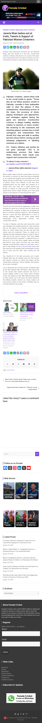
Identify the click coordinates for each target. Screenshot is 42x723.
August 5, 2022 (7, 43)
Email (5, 639)
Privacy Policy (6, 673)
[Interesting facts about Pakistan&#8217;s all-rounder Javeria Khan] (27, 307)
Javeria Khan (7, 312)
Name (5, 629)
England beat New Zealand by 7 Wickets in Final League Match (22, 388)
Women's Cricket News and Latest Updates (19, 30)
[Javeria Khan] (10, 307)
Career (3, 669)
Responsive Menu (38, 1)
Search (37, 454)
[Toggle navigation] (4, 22)
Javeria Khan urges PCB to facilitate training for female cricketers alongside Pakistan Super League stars (10, 336)
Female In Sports (7, 680)
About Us (4, 667)
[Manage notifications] (5, 718)
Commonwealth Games (28, 246)
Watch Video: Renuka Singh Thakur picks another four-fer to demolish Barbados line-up (20, 380)
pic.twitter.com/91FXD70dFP (18, 164)
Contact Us (5, 678)
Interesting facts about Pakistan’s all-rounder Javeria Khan (27, 314)
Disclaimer (5, 671)
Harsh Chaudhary (18, 43)
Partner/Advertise (7, 675)
